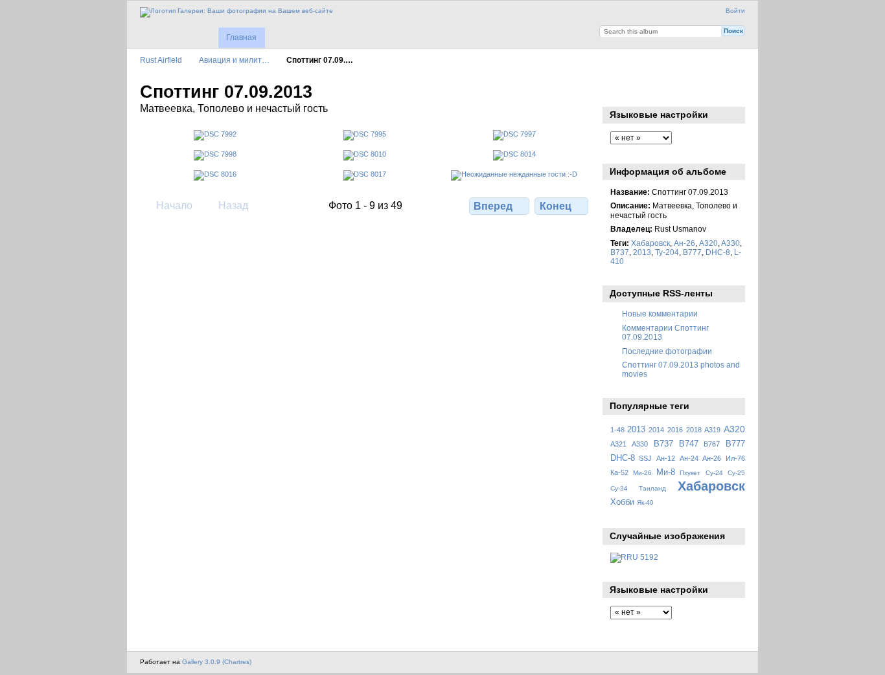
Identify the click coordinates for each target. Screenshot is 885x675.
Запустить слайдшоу (617, 91)
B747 (688, 443)
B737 (619, 252)
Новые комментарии (660, 313)
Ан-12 (665, 458)
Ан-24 (689, 458)
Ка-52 (619, 472)
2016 (675, 430)
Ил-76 (735, 458)
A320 (708, 243)
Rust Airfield (161, 60)
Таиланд (652, 488)
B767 (712, 444)
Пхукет (690, 472)
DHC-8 (718, 252)
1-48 (617, 430)
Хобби (622, 502)
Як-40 (645, 502)
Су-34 (619, 488)
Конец (555, 206)
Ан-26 (684, 243)
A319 (712, 430)
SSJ (645, 458)
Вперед (493, 206)
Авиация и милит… (234, 60)
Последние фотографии (667, 351)
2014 (656, 430)
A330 (730, 243)
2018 (694, 430)
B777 (692, 252)
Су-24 (714, 472)
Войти (735, 10)
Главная (241, 37)
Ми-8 (665, 472)
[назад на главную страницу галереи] (236, 12)
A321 (618, 444)
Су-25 (736, 472)
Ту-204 (667, 252)
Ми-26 (642, 472)
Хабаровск (650, 243)
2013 (642, 252)
